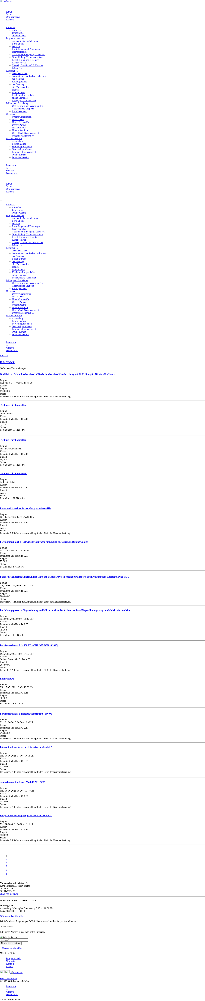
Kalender (7, 362)
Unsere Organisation (22, 116)
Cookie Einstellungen (10, 999)
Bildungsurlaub (19, 81)
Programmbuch (13, 958)
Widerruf (10, 170)
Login (9, 11)
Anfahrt (9, 966)
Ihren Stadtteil (18, 92)
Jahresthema (18, 33)
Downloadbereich (20, 157)
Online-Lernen (19, 154)
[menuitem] (105, 6)
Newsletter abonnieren (10, 943)
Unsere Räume (19, 127)
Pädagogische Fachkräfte (24, 100)
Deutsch (16, 46)
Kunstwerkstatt (19, 62)
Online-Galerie (19, 35)
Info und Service (14, 138)
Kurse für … (12, 70)
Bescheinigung (19, 144)
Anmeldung (17, 141)
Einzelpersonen (19, 111)
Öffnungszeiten (13, 17)
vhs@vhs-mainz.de (9, 894)
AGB (8, 168)
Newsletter (11, 961)
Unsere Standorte (20, 130)
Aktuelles (10, 27)
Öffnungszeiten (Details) (11, 916)
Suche (9, 14)
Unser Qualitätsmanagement (25, 133)
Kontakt (10, 19)
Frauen (15, 89)
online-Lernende (20, 98)
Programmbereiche (15, 38)
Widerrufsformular (8, 978)
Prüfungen (17, 68)
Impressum (11, 165)
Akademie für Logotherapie (25, 41)
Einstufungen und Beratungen (26, 49)
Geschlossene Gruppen (23, 108)
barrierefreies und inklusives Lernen (29, 76)
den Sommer (18, 79)
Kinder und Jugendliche (23, 95)
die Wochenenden (20, 87)
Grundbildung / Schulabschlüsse (27, 57)
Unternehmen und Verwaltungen (27, 106)
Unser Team (18, 119)
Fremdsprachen (19, 52)
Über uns (10, 114)
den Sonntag (18, 84)
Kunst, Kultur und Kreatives (25, 60)
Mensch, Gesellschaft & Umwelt (27, 65)
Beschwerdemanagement (24, 152)
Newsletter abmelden (12, 948)
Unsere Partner (19, 125)
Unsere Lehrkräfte (20, 122)
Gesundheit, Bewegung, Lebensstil (28, 54)
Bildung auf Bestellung (17, 103)
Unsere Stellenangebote (23, 135)
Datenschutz (12, 173)
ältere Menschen (19, 73)
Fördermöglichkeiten (22, 146)
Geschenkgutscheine (22, 149)
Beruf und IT (18, 43)
